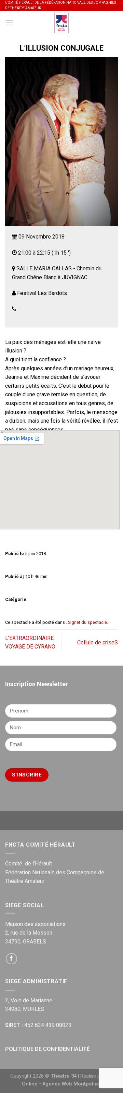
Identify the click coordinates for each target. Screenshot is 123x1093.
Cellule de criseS (97, 642)
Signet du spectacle (87, 622)
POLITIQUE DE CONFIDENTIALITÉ (47, 1049)
